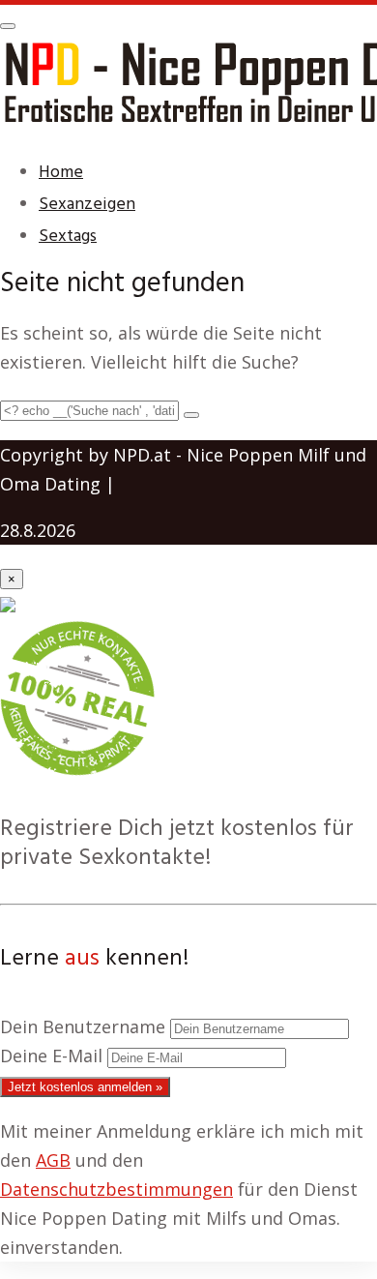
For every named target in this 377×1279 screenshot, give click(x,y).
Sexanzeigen (87, 205)
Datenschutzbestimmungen (116, 1189)
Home (61, 173)
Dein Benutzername (82, 1026)
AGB (53, 1160)
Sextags (68, 237)
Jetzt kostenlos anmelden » (85, 1087)
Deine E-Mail (51, 1055)
